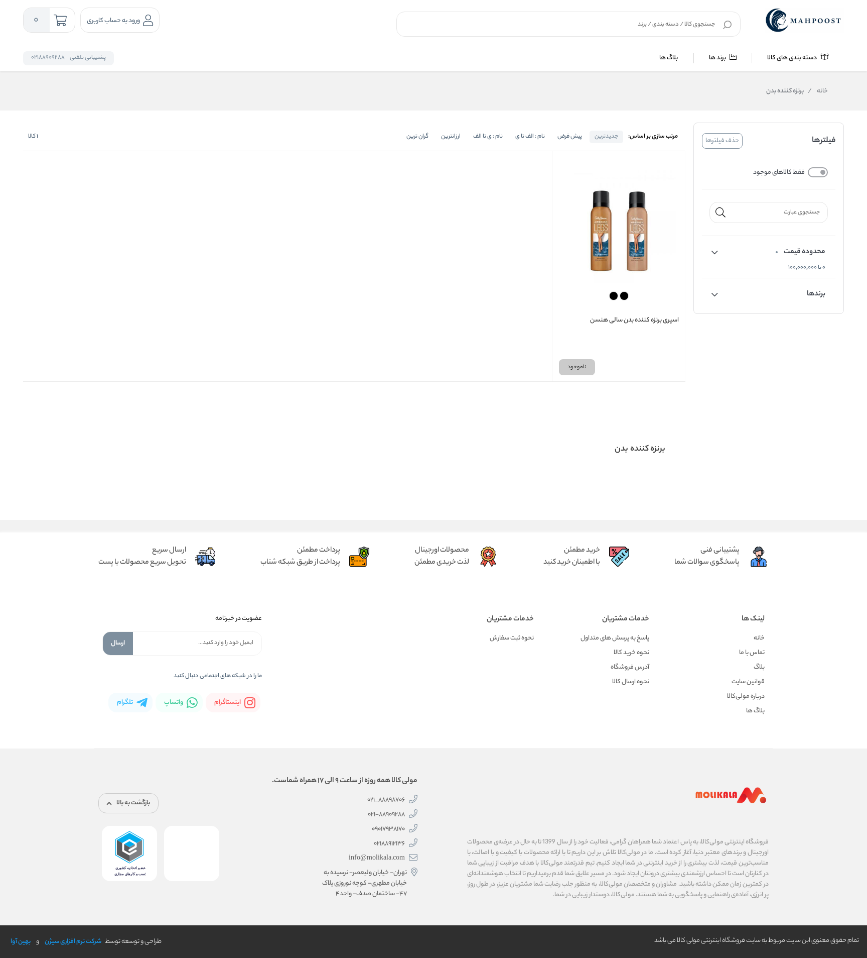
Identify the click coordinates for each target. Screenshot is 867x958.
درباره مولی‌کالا (746, 696)
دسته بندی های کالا (792, 58)
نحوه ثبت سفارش (512, 638)
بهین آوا (21, 941)
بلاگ (759, 667)
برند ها (718, 58)
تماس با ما (752, 653)
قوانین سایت (748, 682)
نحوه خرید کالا (631, 653)
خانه (818, 91)
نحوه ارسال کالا (630, 682)
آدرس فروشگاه (630, 667)
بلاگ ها (668, 58)
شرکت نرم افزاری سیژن (73, 941)
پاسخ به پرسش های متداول (615, 638)
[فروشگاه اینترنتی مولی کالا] (804, 20)
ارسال (118, 643)
